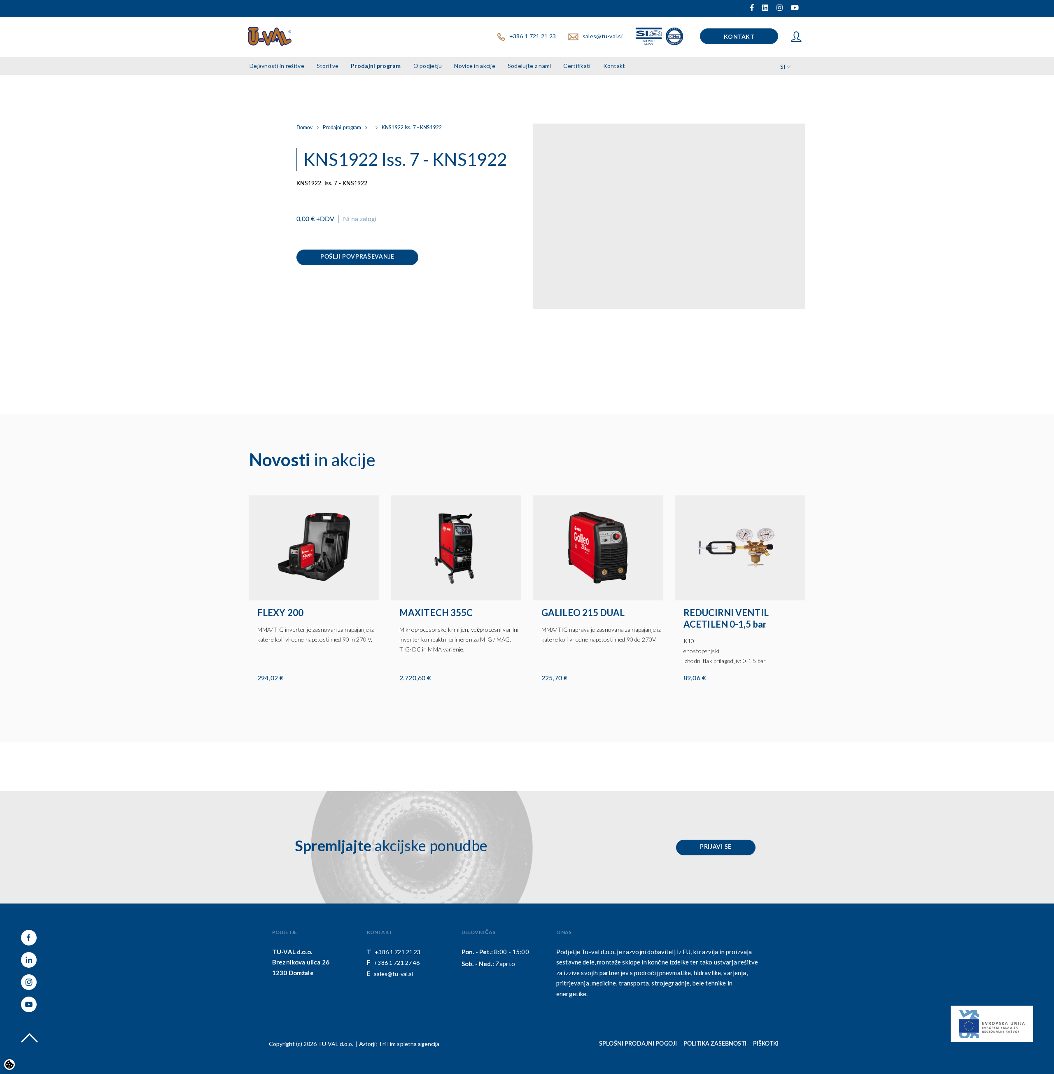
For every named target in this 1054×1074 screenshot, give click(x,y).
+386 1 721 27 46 (397, 962)
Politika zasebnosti (714, 1044)
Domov (304, 127)
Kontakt (739, 36)
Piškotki (766, 1044)
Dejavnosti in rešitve (277, 65)
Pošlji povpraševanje (357, 257)
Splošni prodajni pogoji (638, 1044)
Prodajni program (376, 65)
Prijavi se (716, 847)
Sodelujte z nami (529, 65)
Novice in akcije (474, 65)
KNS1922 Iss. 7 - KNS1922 (412, 127)
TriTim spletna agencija (408, 1043)
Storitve (327, 65)
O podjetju (427, 65)
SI (783, 66)
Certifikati (576, 65)
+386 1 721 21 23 (532, 36)
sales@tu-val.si (603, 36)
